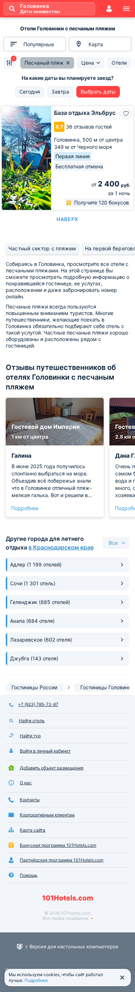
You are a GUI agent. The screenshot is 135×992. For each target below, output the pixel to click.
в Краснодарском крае (61, 547)
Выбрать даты (98, 92)
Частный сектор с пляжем (42, 248)
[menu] (126, 8)
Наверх (67, 219)
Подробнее (25, 508)
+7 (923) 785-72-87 (38, 704)
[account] (109, 8)
